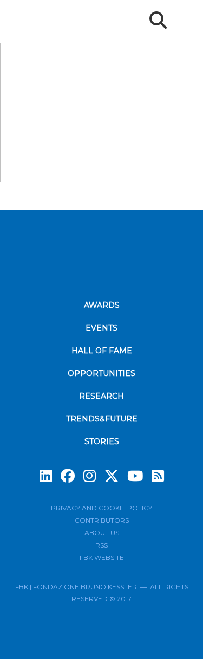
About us (101, 533)
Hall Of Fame (101, 350)
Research (101, 396)
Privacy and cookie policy (101, 508)
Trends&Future (101, 419)
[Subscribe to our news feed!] (158, 476)
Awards (102, 305)
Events (101, 328)
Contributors (102, 520)
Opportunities (101, 373)
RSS (101, 545)
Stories (101, 441)
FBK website (102, 557)
